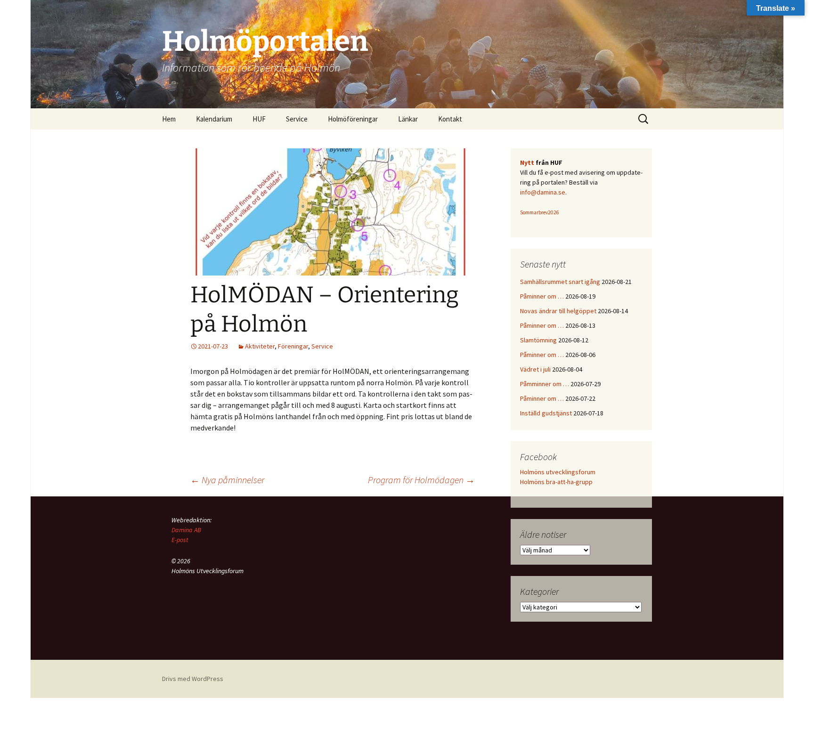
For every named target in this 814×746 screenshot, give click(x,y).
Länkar (408, 118)
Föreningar (293, 346)
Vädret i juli (535, 369)
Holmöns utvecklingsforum (557, 472)
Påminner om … (542, 296)
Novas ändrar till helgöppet (558, 311)
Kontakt (450, 118)
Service (322, 346)
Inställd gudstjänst (546, 413)
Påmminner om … (544, 384)
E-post (179, 539)
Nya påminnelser (227, 480)
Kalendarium (214, 118)
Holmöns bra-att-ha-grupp (556, 482)
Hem (169, 118)
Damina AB (186, 530)
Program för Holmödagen (421, 480)
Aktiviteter (260, 346)
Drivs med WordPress (192, 678)
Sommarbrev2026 (539, 212)
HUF (259, 118)
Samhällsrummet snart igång (560, 281)
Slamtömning (538, 340)
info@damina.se (542, 192)
